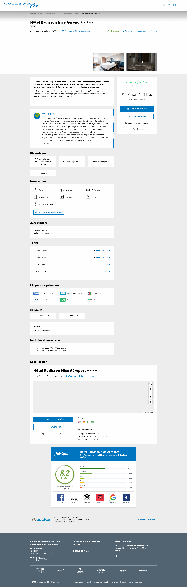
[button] (169, 5)
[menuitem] (21, 6)
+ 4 (141, 62)
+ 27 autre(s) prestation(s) (137, 99)
